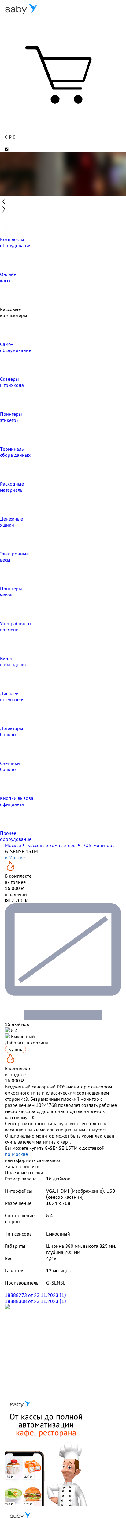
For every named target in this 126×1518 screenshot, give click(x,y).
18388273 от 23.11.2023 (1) (35, 1295)
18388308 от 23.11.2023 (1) (35, 1301)
